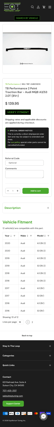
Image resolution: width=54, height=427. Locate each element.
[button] (44, 7)
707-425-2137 (10, 390)
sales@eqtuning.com (13, 395)
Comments (11, 168)
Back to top (27, 335)
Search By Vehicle (27, 18)
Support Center (13, 403)
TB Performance (12, 84)
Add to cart (36, 191)
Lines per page (10, 322)
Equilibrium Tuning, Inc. (17, 420)
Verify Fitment (18, 112)
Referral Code (12, 158)
